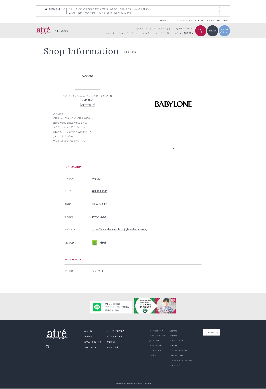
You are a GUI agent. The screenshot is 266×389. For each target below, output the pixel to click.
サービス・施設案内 (182, 33)
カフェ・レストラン (141, 33)
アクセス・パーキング (145, 28)
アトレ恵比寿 (61, 30)
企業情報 (173, 330)
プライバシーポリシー (178, 350)
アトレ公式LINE (155, 345)
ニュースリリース (176, 340)
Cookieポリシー (176, 355)
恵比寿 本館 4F (99, 191)
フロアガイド (162, 33)
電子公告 (173, 345)
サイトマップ (175, 365)
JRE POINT (199, 20)
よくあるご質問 (213, 20)
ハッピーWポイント (224, 30)
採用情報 (173, 335)
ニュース (88, 331)
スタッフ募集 (164, 28)
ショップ (123, 33)
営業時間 (212, 30)
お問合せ (226, 20)
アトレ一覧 (201, 30)
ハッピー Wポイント (183, 20)
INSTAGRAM (47, 346)
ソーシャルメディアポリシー (181, 360)
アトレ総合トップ (163, 20)
